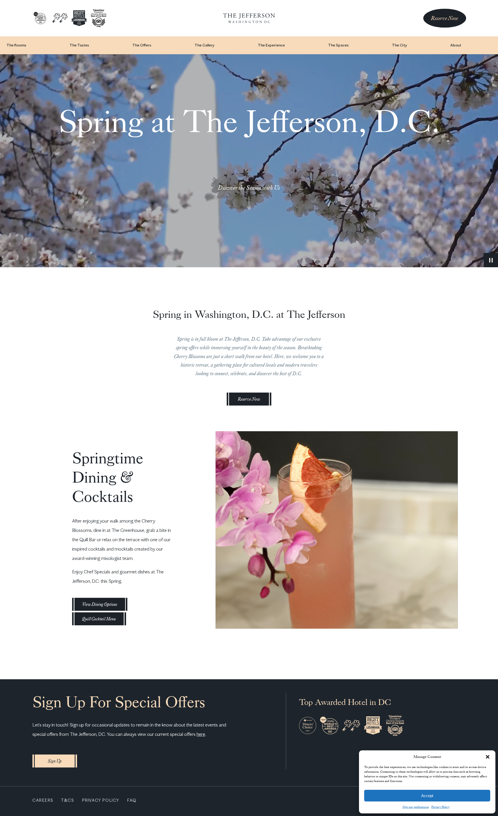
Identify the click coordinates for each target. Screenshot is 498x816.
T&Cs (67, 800)
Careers (42, 800)
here (201, 734)
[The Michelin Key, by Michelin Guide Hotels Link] (59, 17)
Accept (427, 795)
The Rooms (16, 45)
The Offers (141, 45)
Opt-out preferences (416, 807)
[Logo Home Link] (249, 18)
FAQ (131, 800)
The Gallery (204, 45)
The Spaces (338, 45)
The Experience (271, 45)
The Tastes (79, 45)
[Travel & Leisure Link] (40, 17)
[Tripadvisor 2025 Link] (98, 17)
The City (399, 45)
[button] (487, 756)
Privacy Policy (440, 807)
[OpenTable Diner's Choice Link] (307, 725)
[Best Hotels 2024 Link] (79, 17)
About (455, 45)
